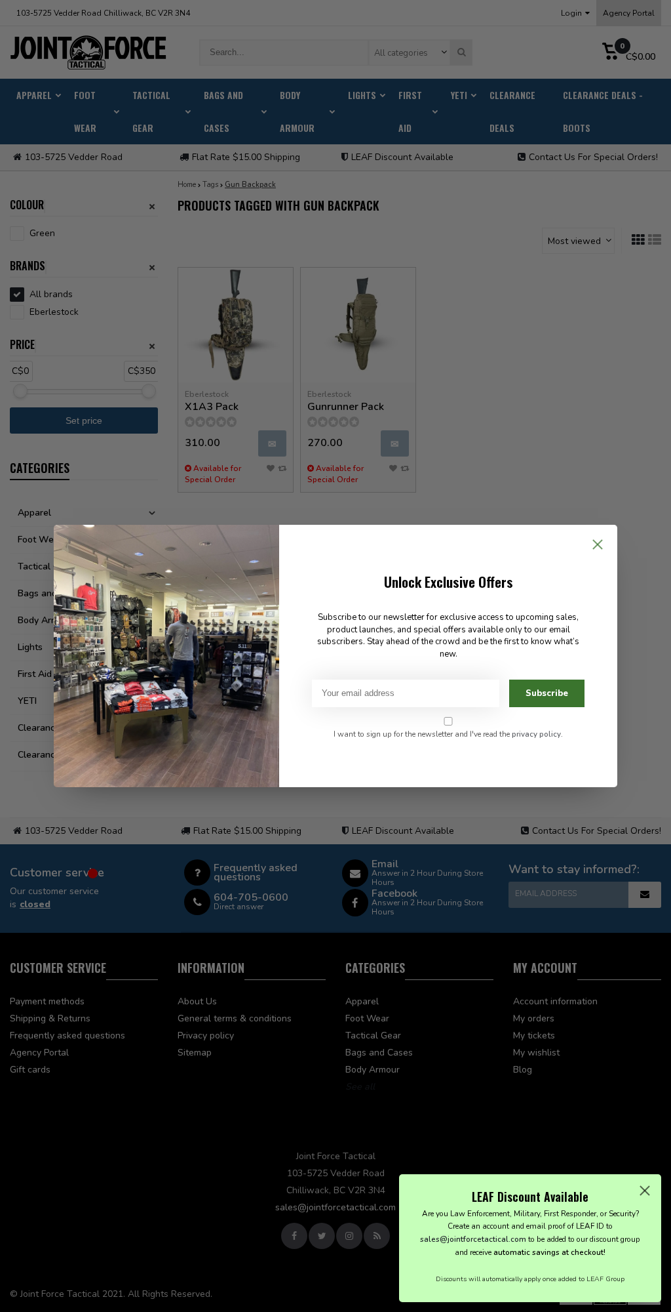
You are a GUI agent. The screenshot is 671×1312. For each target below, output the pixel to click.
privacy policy (536, 734)
